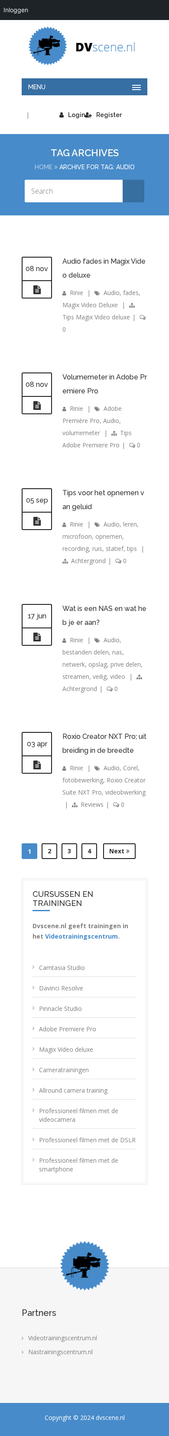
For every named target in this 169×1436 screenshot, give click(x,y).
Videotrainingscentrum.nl (62, 1338)
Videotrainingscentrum (81, 936)
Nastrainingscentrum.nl (60, 1352)
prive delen (125, 664)
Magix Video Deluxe (90, 305)
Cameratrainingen (64, 1070)
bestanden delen (85, 652)
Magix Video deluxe (66, 1049)
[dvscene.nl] (84, 46)
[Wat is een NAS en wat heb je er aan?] (37, 637)
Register (109, 114)
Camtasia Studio (62, 967)
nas (117, 652)
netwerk (73, 664)
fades (131, 293)
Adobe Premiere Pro (67, 1029)
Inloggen (15, 9)
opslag (97, 664)
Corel (130, 768)
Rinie (76, 293)
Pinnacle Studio (60, 1008)
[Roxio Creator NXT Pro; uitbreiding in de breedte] (37, 765)
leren (130, 524)
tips (132, 548)
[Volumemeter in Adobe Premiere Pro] (37, 405)
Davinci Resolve (61, 988)
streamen (75, 676)
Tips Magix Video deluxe (96, 317)
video (117, 676)
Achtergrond (88, 561)
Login (76, 114)
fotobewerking (82, 780)
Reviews (92, 804)
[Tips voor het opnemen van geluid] (37, 521)
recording (75, 548)
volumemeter (81, 433)
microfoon (77, 536)
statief (115, 548)
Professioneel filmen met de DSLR (87, 1140)
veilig (100, 676)
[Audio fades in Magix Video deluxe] (37, 290)
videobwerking (125, 792)
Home (43, 167)
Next (117, 851)
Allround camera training (73, 1090)
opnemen (108, 536)
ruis (97, 548)
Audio (112, 293)
